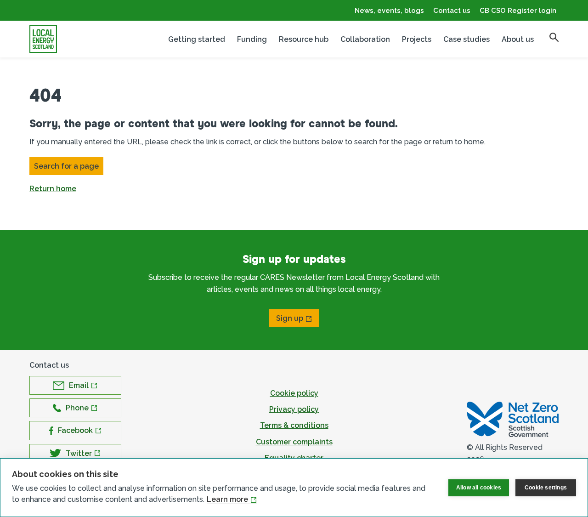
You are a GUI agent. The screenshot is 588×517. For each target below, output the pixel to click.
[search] (554, 37)
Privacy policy (294, 409)
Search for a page (66, 166)
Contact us (451, 10)
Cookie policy (294, 393)
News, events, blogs (389, 10)
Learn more (227, 499)
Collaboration (365, 39)
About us (518, 39)
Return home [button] (52, 188)
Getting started (196, 39)
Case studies (466, 39)
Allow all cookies (478, 487)
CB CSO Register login (518, 10)
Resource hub (303, 39)
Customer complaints (294, 441)
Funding (252, 39)
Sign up (289, 318)
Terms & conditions (294, 425)
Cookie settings (546, 487)
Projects (416, 39)
